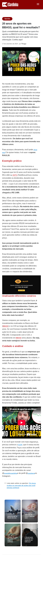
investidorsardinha (10, 473)
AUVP (20, 445)
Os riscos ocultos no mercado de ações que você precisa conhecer (21, 485)
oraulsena (31, 473)
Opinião (7, 19)
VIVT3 (15, 175)
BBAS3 (5, 326)
